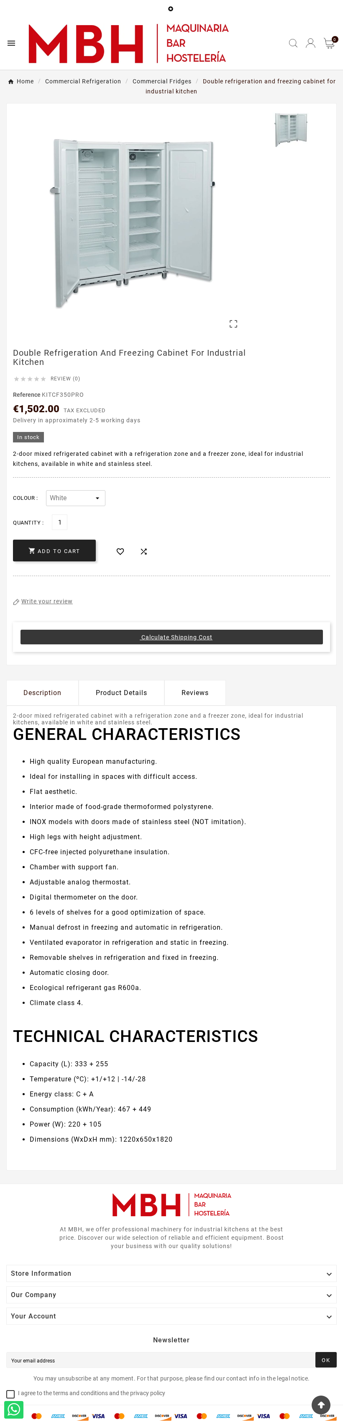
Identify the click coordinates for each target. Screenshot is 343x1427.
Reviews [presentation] (195, 693)
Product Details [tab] (121, 693)
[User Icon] (310, 43)
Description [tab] (42, 693)
